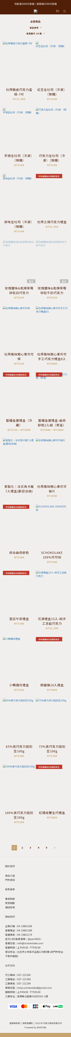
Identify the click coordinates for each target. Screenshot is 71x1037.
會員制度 (10, 898)
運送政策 (10, 907)
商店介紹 (10, 875)
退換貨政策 (14, 1023)
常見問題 (10, 903)
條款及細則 (27, 1023)
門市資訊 (10, 880)
